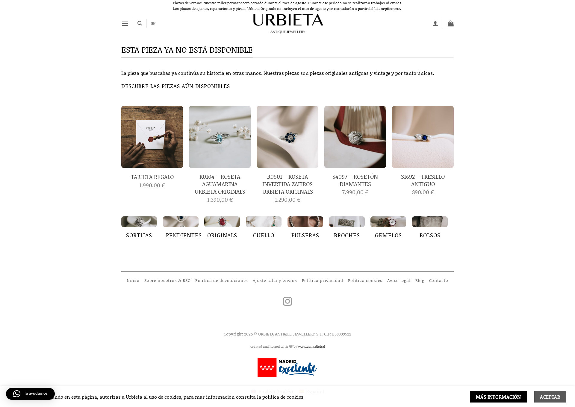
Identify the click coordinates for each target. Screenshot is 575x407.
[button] (124, 23)
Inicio (133, 280)
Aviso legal (398, 280)
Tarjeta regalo (152, 177)
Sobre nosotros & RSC (167, 280)
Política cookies (365, 280)
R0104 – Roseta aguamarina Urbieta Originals (220, 184)
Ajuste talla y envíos (275, 280)
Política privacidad (322, 280)
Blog (419, 280)
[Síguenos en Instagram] (287, 302)
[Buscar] (139, 23)
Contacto (438, 280)
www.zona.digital (311, 346)
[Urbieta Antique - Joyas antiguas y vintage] (287, 23)
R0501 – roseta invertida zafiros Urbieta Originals (287, 184)
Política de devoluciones (221, 280)
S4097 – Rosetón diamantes (355, 180)
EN (153, 23)
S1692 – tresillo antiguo (423, 180)
